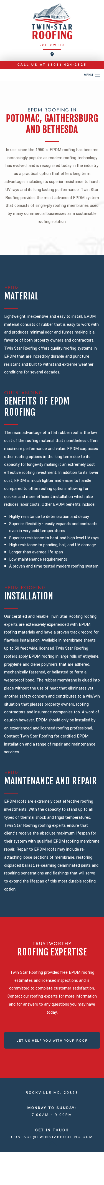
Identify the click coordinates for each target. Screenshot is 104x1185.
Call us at (52, 64)
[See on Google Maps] (52, 55)
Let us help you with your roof (52, 1040)
